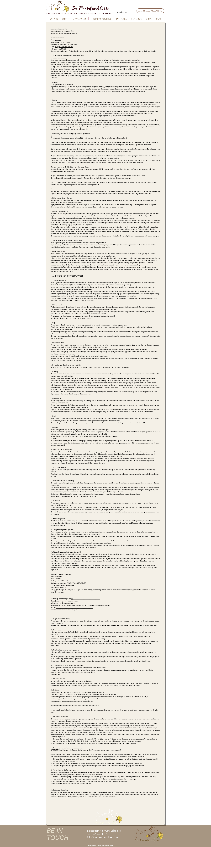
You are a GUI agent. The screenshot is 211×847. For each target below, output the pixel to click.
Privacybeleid (109, 845)
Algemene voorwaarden (96, 845)
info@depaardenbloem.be (64, 47)
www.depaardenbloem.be (68, 33)
